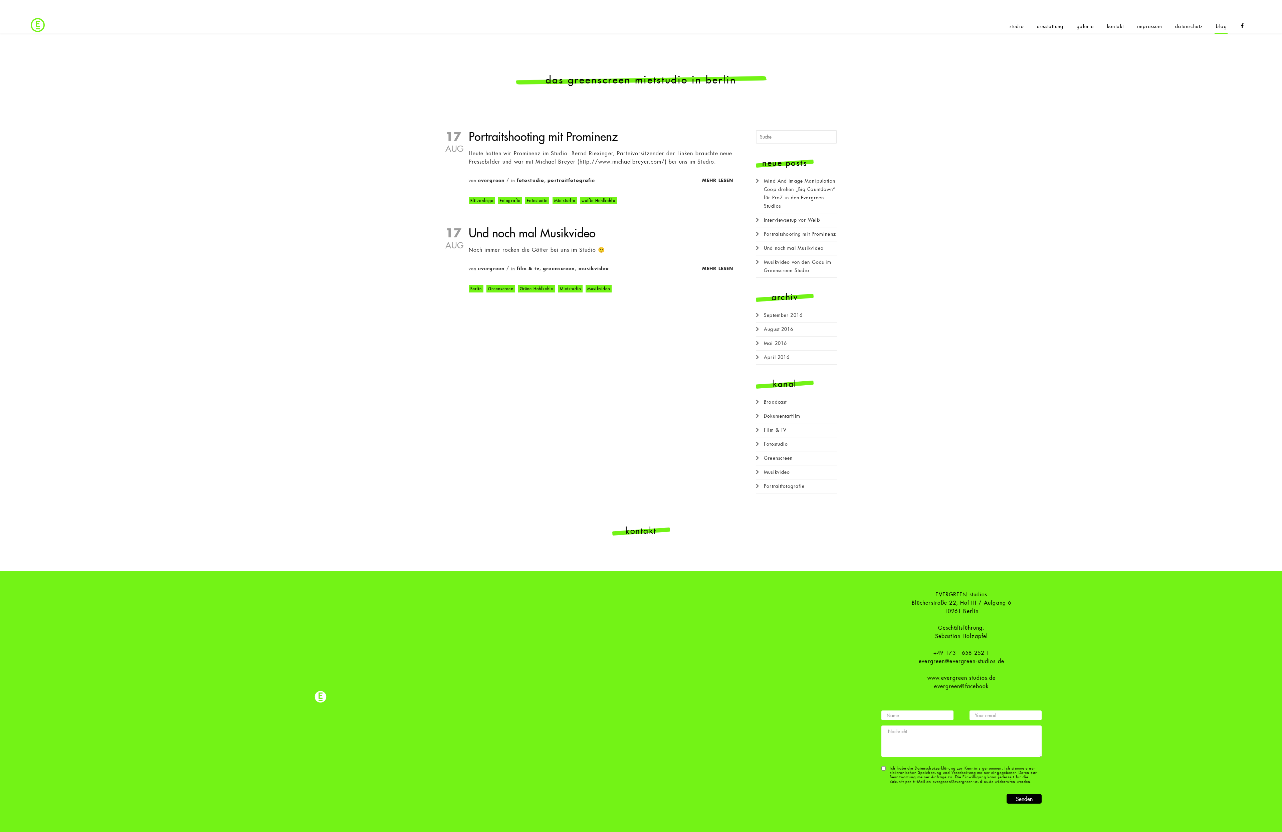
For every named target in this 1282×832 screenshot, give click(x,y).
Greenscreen (559, 268)
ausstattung (1050, 26)
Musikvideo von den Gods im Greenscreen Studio (797, 266)
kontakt (1115, 26)
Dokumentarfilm (782, 416)
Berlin (476, 289)
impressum (1149, 26)
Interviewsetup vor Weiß (792, 220)
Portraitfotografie (571, 180)
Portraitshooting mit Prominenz (543, 137)
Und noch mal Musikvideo (532, 233)
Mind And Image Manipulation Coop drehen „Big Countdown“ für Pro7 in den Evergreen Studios (799, 193)
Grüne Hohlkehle (537, 289)
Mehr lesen (717, 180)
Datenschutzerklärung (935, 768)
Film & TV (528, 268)
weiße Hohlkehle (598, 201)
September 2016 (783, 315)
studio (1017, 26)
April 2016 (777, 357)
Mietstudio (564, 201)
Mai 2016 (775, 343)
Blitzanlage (481, 201)
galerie (1085, 26)
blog (1221, 26)
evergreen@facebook (961, 686)
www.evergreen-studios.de (961, 678)
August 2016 (778, 329)
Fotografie (510, 201)
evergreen (491, 180)
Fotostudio (530, 180)
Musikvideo (594, 268)
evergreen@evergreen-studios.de (961, 661)
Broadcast (775, 402)
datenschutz (1189, 26)
